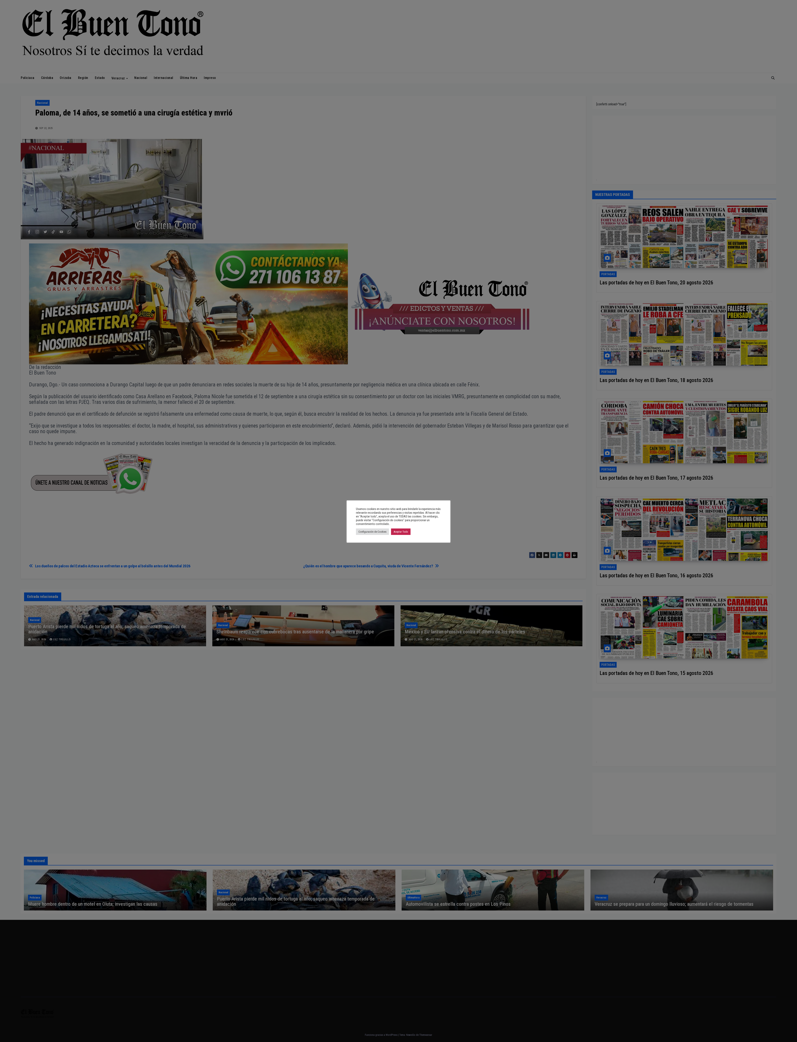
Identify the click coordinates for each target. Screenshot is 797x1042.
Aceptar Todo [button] (401, 531)
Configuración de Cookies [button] (372, 531)
